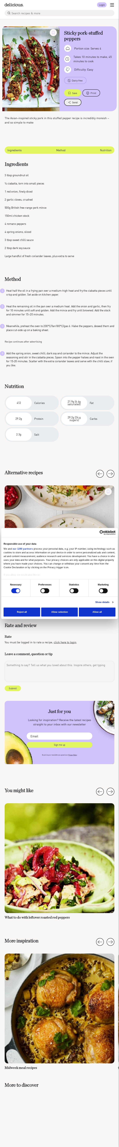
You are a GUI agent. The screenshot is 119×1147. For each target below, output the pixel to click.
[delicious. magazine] (14, 4)
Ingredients (14, 150)
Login (102, 4)
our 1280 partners (23, 548)
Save (74, 93)
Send (74, 102)
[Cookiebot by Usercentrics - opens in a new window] (101, 532)
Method (61, 150)
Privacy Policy (72, 755)
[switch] (44, 590)
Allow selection (59, 612)
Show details (102, 602)
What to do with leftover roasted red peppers (37, 917)
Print (93, 93)
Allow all (97, 612)
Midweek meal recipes (21, 1067)
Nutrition (106, 150)
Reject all (22, 612)
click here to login (65, 642)
